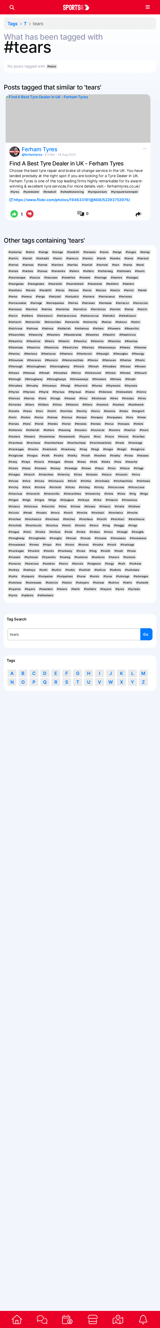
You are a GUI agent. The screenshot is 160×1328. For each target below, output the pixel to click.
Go (145, 634)
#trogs (132, 525)
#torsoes (80, 423)
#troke (80, 531)
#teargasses (36, 283)
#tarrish (87, 264)
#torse (141, 417)
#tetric (135, 322)
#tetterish (64, 328)
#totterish (32, 430)
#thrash (93, 366)
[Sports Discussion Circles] (42, 1319)
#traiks (58, 455)
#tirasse (69, 398)
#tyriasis (134, 589)
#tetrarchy (90, 322)
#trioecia (112, 500)
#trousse (100, 538)
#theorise (131, 341)
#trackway (68, 449)
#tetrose (32, 328)
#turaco (114, 557)
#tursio (94, 576)
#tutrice (113, 582)
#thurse (97, 385)
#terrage (36, 303)
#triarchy (64, 474)
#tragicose (16, 455)
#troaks (41, 512)
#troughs (138, 531)
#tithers (43, 404)
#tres (117, 461)
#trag (83, 449)
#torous (67, 417)
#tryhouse (31, 557)
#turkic (56, 569)
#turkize (100, 569)
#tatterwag (105, 271)
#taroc (57, 258)
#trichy (13, 487)
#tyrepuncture (97, 191)
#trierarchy (92, 493)
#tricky (99, 487)
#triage (138, 468)
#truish (105, 550)
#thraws (140, 366)
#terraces (125, 296)
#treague (54, 461)
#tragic (122, 449)
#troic (27, 531)
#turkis (70, 569)
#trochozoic (34, 525)
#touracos (97, 430)
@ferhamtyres (32, 154)
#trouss (85, 538)
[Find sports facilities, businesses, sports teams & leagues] (117, 1319)
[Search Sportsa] (12, 7)
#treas (68, 461)
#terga (40, 296)
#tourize (129, 430)
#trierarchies (72, 493)
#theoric (64, 341)
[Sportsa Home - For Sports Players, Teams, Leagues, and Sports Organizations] (78, 7)
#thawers (114, 328)
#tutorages (141, 576)
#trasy (13, 461)
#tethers (27, 315)
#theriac (14, 353)
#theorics (97, 341)
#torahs (14, 411)
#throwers (99, 379)
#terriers (31, 309)
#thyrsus (58, 391)
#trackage (135, 442)
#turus (107, 576)
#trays (25, 461)
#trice (26, 481)
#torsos (96, 423)
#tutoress (15, 582)
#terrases (88, 303)
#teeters (128, 283)
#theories (114, 341)
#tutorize (52, 582)
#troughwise (37, 538)
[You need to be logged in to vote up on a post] (13, 214)
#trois (68, 531)
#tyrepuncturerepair (124, 191)
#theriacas (48, 353)
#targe (117, 252)
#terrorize (80, 309)
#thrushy (32, 385)
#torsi (27, 423)
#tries (121, 493)
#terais (30, 290)
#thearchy (35, 334)
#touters (14, 436)
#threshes (60, 373)
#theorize (33, 347)
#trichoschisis (123, 481)
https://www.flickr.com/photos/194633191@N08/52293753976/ (71, 200)
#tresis (13, 468)
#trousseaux (17, 544)
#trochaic (97, 512)
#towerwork (67, 436)
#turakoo (49, 563)
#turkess (135, 563)
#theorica (80, 341)
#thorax (93, 360)
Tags (13, 23)
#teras (60, 290)
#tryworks (49, 557)
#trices (39, 481)
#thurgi (65, 385)
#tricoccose (116, 487)
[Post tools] (144, 147)
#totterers (15, 430)
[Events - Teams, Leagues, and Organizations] (67, 1319)
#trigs (52, 500)
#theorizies (70, 347)
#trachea (138, 436)
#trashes (100, 455)
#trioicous (31, 506)
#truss (131, 550)
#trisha (119, 506)
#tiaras (90, 391)
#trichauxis (56, 481)
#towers (29, 436)
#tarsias (27, 271)
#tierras (29, 398)
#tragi (95, 449)
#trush (118, 550)
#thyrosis (131, 385)
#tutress (98, 582)
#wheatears (45, 595)
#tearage (100, 277)
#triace (125, 468)
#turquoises (65, 576)
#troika (40, 531)
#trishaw (134, 506)
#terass (74, 290)
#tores (123, 411)
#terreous (15, 309)
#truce (69, 544)
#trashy (115, 455)
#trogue (14, 531)
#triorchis (48, 506)
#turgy (109, 563)
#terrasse (105, 303)
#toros (38, 417)
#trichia (86, 481)
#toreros (109, 411)
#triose (75, 506)
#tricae (13, 481)
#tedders (112, 283)
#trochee (15, 519)
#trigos (39, 500)
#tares (104, 252)
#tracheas (33, 442)
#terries (46, 309)
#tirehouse (99, 398)
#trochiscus (136, 519)
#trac (97, 436)
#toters (138, 423)
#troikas (54, 531)
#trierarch (33, 493)
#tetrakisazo (127, 315)
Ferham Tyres (39, 149)
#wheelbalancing (72, 191)
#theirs (49, 341)
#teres (13, 296)
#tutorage (122, 576)
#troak (27, 512)
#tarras (13, 264)
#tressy (55, 468)
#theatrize (33, 341)
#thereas (88, 347)
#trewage (71, 468)
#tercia (115, 290)
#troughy (56, 538)
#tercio (129, 290)
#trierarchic (52, 493)
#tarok (101, 258)
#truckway (65, 550)
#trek (93, 461)
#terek (142, 290)
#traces (123, 436)
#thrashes (109, 366)
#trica (136, 474)
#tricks (70, 487)
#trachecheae (53, 442)
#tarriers (57, 264)
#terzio (142, 309)
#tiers (42, 398)
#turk (121, 563)
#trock (66, 525)
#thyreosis (113, 385)
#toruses (123, 423)
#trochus (52, 525)
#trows (34, 544)
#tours (144, 430)
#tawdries (68, 277)
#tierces (14, 398)
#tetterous (82, 328)
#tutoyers (82, 582)
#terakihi (45, 290)
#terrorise (62, 309)
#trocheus (86, 519)
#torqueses (114, 417)
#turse (81, 576)
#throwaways (79, 379)
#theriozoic (84, 353)
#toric (12, 417)
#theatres (92, 334)
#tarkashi (42, 258)
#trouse (71, 538)
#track (119, 442)
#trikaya (83, 500)
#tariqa (145, 252)
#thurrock (81, 385)
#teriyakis (72, 296)
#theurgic (102, 353)
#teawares (95, 283)
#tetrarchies (53, 322)
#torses (14, 423)
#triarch (29, 474)
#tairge (43, 252)
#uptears (27, 595)
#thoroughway (59, 366)
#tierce (141, 391)
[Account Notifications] (143, 1319)
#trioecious (129, 500)
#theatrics (15, 341)
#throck (110, 373)
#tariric (13, 258)
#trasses (143, 455)
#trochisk (15, 525)
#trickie (40, 487)
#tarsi (140, 264)
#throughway (34, 379)
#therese (140, 347)
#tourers (114, 430)
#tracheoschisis (100, 442)
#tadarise (15, 252)
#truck (111, 544)
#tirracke (15, 404)
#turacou (15, 563)
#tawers (84, 277)
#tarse (127, 264)
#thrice (76, 373)
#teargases (16, 283)
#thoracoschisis (72, 360)
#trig (132, 493)
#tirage (55, 398)
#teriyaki (55, 296)
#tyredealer (31, 191)
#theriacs (66, 353)
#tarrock (102, 264)
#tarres (42, 264)
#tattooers (124, 271)
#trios (62, 506)
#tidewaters (124, 391)
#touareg (64, 430)
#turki (43, 569)
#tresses (40, 468)
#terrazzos (140, 303)
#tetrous (47, 328)
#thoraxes (109, 360)
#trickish (55, 487)
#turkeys (29, 569)
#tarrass (28, 264)
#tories (25, 417)
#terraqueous (55, 303)
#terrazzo (122, 303)
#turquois (27, 576)
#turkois (115, 569)
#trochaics (116, 512)
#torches (66, 411)
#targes (131, 252)
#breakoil (49, 191)
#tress (26, 468)
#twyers (105, 589)
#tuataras (80, 557)
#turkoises (132, 569)
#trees (81, 461)
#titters (87, 404)
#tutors (67, 582)
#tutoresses (33, 582)
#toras (27, 411)
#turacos (129, 557)
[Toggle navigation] (147, 7)
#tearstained (75, 283)
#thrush (130, 379)
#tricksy (84, 487)
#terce (87, 290)
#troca (55, 512)
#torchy (81, 411)
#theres (125, 347)
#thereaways (107, 347)
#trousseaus (138, 538)
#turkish (84, 569)
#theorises (16, 347)
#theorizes (51, 347)
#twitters (90, 589)
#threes (14, 373)
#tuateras (98, 557)
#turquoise (45, 576)
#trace (109, 436)
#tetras (106, 322)
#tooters (118, 404)
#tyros (13, 595)
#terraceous (107, 296)
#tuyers (30, 589)
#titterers (72, 404)
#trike (97, 500)
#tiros (142, 398)
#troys (47, 544)
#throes (125, 373)
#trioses (89, 506)
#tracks (33, 449)
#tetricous (15, 328)
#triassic (92, 474)
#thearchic (132, 328)
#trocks (80, 525)
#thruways (49, 385)
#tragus (32, 455)
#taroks (115, 258)
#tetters (98, 328)
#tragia (108, 449)
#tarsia (13, 271)
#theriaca (30, 353)
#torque (81, 417)
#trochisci (117, 519)
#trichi (72, 481)
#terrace (88, 296)
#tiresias (128, 398)
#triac (112, 468)
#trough (122, 531)
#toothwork (136, 404)
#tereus (26, 296)
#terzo (13, 315)
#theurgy (138, 353)
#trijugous (67, 500)
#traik (46, 455)
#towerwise (47, 436)
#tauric (140, 271)
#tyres (14, 191)
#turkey (14, 569)
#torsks (53, 423)
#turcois (77, 563)
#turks (13, 576)
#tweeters (46, 589)
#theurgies (120, 353)
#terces (101, 290)
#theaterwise (73, 334)
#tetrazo (121, 322)
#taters (74, 271)
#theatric (109, 334)
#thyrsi (43, 391)
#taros (128, 258)
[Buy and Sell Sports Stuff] (92, 1319)
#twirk (75, 589)
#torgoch (138, 411)
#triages (14, 474)
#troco (94, 525)
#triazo (106, 474)
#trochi (101, 519)
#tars (115, 264)
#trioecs (14, 506)
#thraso (125, 366)
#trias (78, 474)
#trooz (108, 531)
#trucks (49, 550)
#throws (115, 379)
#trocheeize (33, 519)
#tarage (57, 252)
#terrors (115, 309)
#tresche (131, 461)
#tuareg (65, 557)
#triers (108, 493)
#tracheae (15, 442)
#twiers (62, 589)
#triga (144, 493)
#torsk (39, 423)
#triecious (15, 493)
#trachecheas (76, 442)
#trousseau (118, 538)
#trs (58, 544)
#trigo (26, 500)
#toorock (102, 404)
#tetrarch (15, 322)
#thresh (44, 373)
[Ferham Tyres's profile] (14, 151)
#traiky (72, 455)
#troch (68, 512)
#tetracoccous (66, 315)
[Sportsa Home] (16, 1319)
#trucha (98, 544)
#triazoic (122, 474)
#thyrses (29, 391)
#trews (86, 468)
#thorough (15, 366)
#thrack (79, 366)
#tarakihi (73, 252)
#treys (99, 468)
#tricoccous (136, 487)
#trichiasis (102, 481)
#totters (49, 430)
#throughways (56, 379)
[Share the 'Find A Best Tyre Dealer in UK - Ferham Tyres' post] (139, 214)
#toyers (84, 436)
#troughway (17, 538)
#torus (109, 423)
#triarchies (46, 474)
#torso (66, 423)
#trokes (95, 531)
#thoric (140, 360)
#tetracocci (45, 315)
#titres (57, 404)
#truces (83, 544)
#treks (105, 461)
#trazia (39, 461)
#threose (29, 373)
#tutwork (142, 582)
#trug (92, 550)
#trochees (52, 519)
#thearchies (17, 334)
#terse (129, 309)
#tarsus (42, 271)
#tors (129, 417)
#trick (26, 487)
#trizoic (14, 512)
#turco (63, 563)
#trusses (14, 557)
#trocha (82, 512)
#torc (39, 411)
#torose (52, 417)
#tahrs (30, 252)
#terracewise (17, 303)
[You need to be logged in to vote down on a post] (29, 214)
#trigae (13, 500)
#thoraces (34, 360)
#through (15, 379)
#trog (106, 525)
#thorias (125, 360)
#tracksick (49, 449)
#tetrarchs (72, 322)
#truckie (33, 550)
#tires (114, 398)
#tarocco (72, 258)
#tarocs (87, 258)
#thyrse (14, 391)
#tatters (88, 271)
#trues (80, 550)
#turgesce (94, 563)
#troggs (119, 525)
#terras (73, 303)
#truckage (127, 544)
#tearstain (55, 283)
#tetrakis (109, 315)
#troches (69, 519)
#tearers (116, 277)
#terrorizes (98, 309)
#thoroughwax (36, 366)
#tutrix (127, 582)
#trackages (16, 449)
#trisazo (104, 506)
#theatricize (127, 334)
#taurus (35, 277)
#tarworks (58, 271)
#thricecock (93, 373)
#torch (51, 411)
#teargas (132, 277)
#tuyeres (14, 589)
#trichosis (143, 481)
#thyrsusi (75, 391)
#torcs (95, 411)
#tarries (72, 264)
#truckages (16, 550)
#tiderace (105, 391)
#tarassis (89, 252)
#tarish (27, 258)
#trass (128, 455)
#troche (132, 512)
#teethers (15, 290)
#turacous (32, 563)
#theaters (53, 334)
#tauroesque (17, 277)
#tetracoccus (90, 315)
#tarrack (143, 258)
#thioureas (16, 360)
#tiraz (83, 398)
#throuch (141, 373)
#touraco (81, 430)
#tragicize (138, 449)
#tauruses (51, 277)
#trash (85, 455)
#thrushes (15, 385)
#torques (97, 417)
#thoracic (51, 360)
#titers (29, 404)
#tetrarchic (32, 322)
